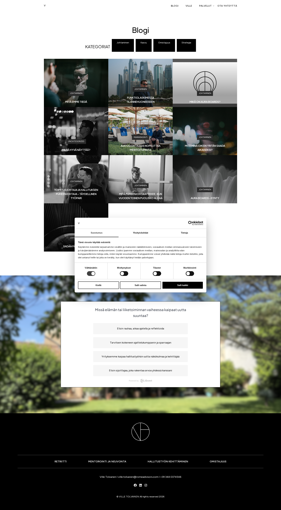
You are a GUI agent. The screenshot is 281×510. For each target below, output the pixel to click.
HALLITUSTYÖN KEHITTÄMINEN (168, 461)
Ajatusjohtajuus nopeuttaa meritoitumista (140, 147)
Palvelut (205, 5)
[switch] (124, 273)
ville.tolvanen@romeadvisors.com (138, 476)
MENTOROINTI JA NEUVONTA (107, 461)
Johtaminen (123, 42)
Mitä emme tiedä (76, 101)
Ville (189, 5)
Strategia (186, 42)
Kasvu (143, 42)
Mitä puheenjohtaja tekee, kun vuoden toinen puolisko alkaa (140, 196)
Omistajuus (164, 42)
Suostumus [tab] (97, 232)
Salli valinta (140, 285)
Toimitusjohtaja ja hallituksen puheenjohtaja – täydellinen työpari (76, 194)
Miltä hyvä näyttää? (76, 149)
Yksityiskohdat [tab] (140, 232)
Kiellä (98, 285)
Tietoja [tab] (184, 232)
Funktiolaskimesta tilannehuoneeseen (140, 99)
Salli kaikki (182, 285)
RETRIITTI (61, 461)
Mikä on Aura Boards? (205, 101)
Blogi (175, 5)
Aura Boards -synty (205, 198)
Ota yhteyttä (227, 5)
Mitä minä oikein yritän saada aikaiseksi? (205, 147)
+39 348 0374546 (170, 476)
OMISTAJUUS (218, 461)
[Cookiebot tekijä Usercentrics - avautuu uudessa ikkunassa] (190, 223)
